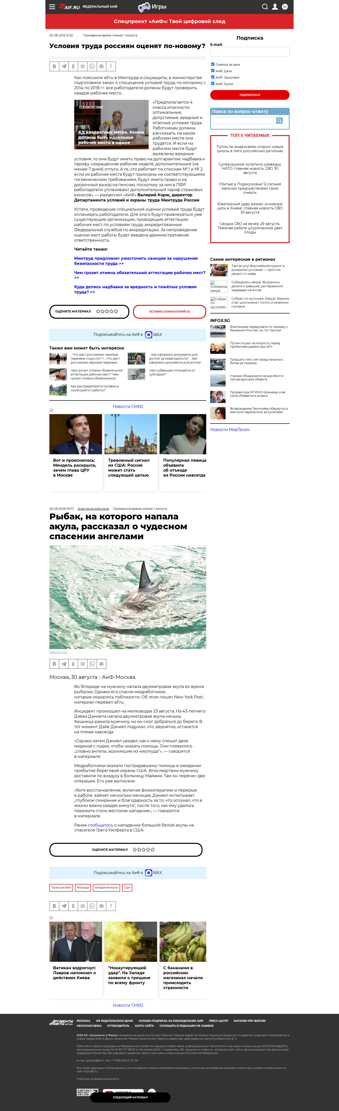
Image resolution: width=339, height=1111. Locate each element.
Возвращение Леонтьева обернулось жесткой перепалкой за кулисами (259, 410)
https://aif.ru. (90, 1071)
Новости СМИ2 (128, 406)
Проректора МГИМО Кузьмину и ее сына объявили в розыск (257, 394)
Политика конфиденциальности (98, 1079)
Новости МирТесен (230, 429)
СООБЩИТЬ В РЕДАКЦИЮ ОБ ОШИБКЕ (187, 1025)
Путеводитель (118, 1025)
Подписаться (250, 95)
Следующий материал (130, 1097)
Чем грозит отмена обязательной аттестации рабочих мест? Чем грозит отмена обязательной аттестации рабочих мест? (97, 376)
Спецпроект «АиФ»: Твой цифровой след (169, 21)
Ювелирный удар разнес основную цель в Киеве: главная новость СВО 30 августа (250, 208)
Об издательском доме (114, 1021)
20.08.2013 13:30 (61, 35)
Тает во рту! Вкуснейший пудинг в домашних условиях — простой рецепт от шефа (258, 270)
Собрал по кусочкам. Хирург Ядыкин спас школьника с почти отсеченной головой (260, 302)
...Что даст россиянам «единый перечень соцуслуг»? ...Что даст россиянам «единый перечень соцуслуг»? (95, 360)
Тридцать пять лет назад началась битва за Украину (256, 361)
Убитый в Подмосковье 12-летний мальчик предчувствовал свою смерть (250, 188)
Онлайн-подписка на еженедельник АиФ (171, 1021)
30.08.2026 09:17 (61, 509)
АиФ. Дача (224, 71)
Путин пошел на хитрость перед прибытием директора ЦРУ (255, 345)
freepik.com (58, 652)
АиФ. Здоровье (227, 77)
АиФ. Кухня (224, 84)
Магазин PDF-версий (250, 1021)
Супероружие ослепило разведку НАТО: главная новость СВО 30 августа (250, 168)
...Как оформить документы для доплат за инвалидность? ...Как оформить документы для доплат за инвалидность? (175, 360)
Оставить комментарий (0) (169, 311)
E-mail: (216, 44)
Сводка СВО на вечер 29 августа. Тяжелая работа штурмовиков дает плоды (250, 228)
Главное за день (228, 64)
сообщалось (100, 825)
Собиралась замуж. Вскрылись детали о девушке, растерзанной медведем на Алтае (257, 286)
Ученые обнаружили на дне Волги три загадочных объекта (256, 377)
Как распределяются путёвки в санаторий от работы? (95, 388)
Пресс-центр (218, 1021)
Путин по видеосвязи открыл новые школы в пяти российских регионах (250, 149)
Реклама (83, 1021)
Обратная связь (89, 1025)
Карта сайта (144, 1025)
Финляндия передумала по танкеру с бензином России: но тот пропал (259, 328)
